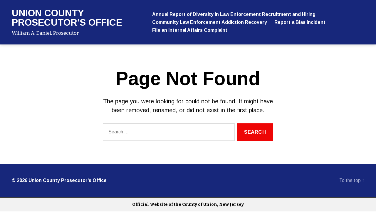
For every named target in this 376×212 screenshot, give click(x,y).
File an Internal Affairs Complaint (189, 30)
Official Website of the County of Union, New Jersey (188, 204)
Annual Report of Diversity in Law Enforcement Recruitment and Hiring (233, 14)
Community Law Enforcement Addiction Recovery (209, 22)
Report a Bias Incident (299, 22)
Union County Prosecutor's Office (67, 17)
